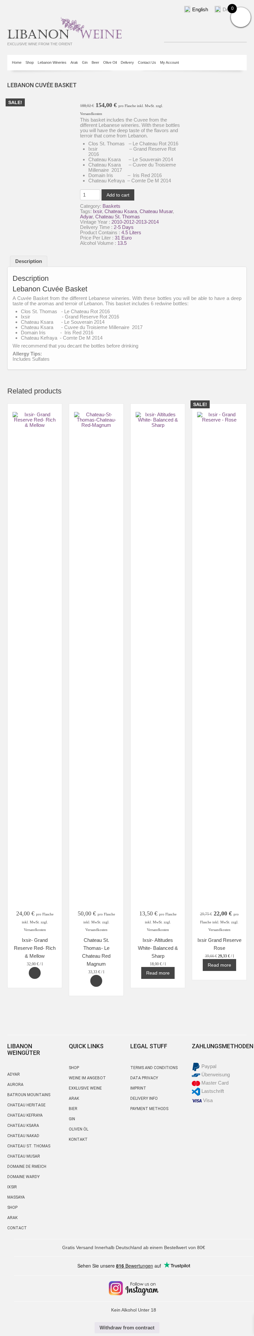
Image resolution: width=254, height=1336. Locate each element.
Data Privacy (144, 1078)
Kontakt (78, 1139)
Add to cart (117, 195)
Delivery (127, 62)
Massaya (16, 1197)
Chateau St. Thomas (117, 216)
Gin (85, 62)
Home (16, 62)
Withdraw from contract (127, 1327)
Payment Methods (149, 1108)
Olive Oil (110, 62)
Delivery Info (144, 1098)
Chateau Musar (156, 211)
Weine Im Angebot (87, 1078)
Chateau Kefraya (25, 1115)
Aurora (15, 1084)
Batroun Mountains (28, 1095)
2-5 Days (124, 227)
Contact (17, 1228)
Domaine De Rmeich (26, 1166)
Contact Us (147, 62)
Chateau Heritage (26, 1105)
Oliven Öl (78, 1129)
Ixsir (97, 211)
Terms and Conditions (154, 1067)
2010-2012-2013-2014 (135, 222)
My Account (169, 62)
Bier (73, 1108)
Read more (158, 973)
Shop (29, 62)
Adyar (86, 216)
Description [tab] (28, 261)
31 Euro (123, 238)
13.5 (122, 243)
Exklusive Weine (85, 1088)
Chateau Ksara (121, 211)
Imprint (138, 1088)
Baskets (111, 206)
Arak (74, 62)
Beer (95, 62)
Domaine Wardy (23, 1176)
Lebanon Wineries (52, 62)
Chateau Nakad (23, 1135)
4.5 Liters (131, 232)
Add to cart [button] (35, 973)
